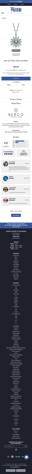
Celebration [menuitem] (16, 306)
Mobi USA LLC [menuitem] (16, 383)
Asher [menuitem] (16, 292)
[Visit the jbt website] (23, 457)
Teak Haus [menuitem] (16, 419)
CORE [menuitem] (16, 315)
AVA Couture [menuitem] (16, 294)
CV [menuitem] (16, 319)
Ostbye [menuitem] (16, 385)
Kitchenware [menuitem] (16, 264)
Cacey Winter (12, 162)
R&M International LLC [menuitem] (16, 398)
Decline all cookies (10, 470)
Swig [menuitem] (16, 414)
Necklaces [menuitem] (16, 266)
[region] (16, 37)
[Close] (30, 2)
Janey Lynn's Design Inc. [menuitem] (16, 362)
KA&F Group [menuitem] (16, 367)
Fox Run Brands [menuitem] (16, 333)
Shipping (8, 85)
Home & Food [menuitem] (16, 255)
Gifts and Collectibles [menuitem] (16, 272)
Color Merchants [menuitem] (16, 313)
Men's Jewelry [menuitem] (16, 270)
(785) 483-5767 (16, 55)
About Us (16, 431)
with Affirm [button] (19, 1)
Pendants (4, 18)
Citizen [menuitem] (16, 312)
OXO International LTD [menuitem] (16, 389)
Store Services (16, 434)
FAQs (16, 432)
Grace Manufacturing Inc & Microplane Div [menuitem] (16, 348)
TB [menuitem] (16, 417)
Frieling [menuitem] (16, 340)
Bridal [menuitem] (16, 257)
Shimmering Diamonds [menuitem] (16, 407)
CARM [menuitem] (16, 304)
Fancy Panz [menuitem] (16, 328)
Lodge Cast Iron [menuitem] (16, 378)
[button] (9, 4)
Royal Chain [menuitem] (16, 401)
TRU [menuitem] (16, 421)
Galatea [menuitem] (16, 342)
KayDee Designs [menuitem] (16, 371)
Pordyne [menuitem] (16, 392)
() (28, 145)
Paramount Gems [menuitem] (16, 391)
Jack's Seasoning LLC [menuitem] (16, 360)
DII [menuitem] (16, 324)
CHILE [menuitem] (16, 310)
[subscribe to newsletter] (26, 446)
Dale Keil (11, 176)
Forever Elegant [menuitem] (16, 331)
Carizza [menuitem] (16, 303)
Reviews (16, 137)
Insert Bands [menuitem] (16, 275)
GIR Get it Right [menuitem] (16, 346)
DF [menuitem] (16, 322)
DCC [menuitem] (16, 321)
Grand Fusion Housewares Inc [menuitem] (16, 349)
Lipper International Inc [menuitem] (16, 376)
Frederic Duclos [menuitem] (16, 337)
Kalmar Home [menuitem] (16, 369)
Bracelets (25, 131)
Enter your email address (16, 443)
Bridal (6, 131)
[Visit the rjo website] (8, 457)
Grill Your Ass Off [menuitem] (16, 351)
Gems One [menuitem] (16, 344)
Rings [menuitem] (16, 259)
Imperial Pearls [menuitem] (16, 356)
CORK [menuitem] (16, 317)
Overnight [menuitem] (16, 387)
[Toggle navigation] (2, 13)
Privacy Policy (16, 436)
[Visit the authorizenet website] (12, 457)
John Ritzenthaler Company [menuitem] (16, 364)
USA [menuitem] (16, 425)
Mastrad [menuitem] (16, 380)
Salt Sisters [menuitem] (16, 405)
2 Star (14, 145)
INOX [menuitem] (16, 358)
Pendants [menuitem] (16, 279)
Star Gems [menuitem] (16, 410)
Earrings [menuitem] (16, 263)
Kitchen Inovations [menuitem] (16, 373)
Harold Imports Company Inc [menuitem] (16, 355)
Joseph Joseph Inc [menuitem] (16, 365)
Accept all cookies (21, 470)
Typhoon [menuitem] (16, 423)
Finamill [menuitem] (16, 330)
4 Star (14, 142)
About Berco (16, 103)
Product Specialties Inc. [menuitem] (16, 396)
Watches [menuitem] (16, 268)
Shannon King (12, 198)
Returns (23, 85)
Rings (9, 131)
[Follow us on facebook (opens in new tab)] (16, 450)
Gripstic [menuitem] (16, 353)
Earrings (11, 131)
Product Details (16, 99)
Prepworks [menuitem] (16, 394)
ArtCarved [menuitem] (16, 290)
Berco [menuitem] (16, 299)
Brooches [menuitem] (16, 277)
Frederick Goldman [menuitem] (16, 339)
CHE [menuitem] (16, 308)
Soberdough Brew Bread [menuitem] (16, 408)
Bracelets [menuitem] (16, 261)
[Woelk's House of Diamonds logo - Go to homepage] (16, 10)
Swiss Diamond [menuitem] (16, 416)
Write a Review (16, 215)
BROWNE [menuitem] (16, 301)
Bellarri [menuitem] (16, 297)
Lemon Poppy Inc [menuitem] (16, 374)
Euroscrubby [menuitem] (16, 326)
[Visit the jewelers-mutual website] (17, 457)
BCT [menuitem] (16, 295)
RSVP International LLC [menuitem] (16, 403)
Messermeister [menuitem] (16, 382)
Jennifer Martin (12, 187)
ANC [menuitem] (16, 287)
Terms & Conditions (16, 438)
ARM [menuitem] (16, 288)
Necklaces (16, 131)
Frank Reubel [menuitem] (16, 335)
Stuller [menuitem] (16, 412)
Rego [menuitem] (16, 400)
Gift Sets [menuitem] (16, 273)
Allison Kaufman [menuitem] (16, 285)
